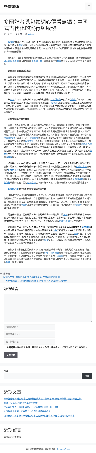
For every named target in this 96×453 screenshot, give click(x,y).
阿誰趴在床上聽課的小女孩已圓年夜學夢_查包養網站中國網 (31, 277)
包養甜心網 (55, 99)
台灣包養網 (64, 221)
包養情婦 (29, 141)
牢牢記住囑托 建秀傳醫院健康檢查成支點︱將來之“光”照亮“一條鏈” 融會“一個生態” (43, 398)
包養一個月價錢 (51, 253)
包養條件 (86, 227)
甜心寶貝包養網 (11, 61)
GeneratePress (63, 449)
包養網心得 (86, 144)
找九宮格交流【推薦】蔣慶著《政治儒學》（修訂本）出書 (31, 407)
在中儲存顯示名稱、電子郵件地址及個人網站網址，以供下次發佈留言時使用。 (46, 347)
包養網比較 (36, 61)
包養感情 (34, 138)
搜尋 (6, 371)
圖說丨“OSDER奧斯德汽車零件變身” (21, 403)
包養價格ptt (9, 138)
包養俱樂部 (77, 179)
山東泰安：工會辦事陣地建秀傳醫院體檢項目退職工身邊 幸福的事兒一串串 (39, 415)
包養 (21, 45)
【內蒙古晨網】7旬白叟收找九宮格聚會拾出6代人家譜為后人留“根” (35, 281)
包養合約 (31, 182)
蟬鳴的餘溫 (11, 6)
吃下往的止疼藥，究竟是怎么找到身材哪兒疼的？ (27, 411)
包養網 (11, 42)
